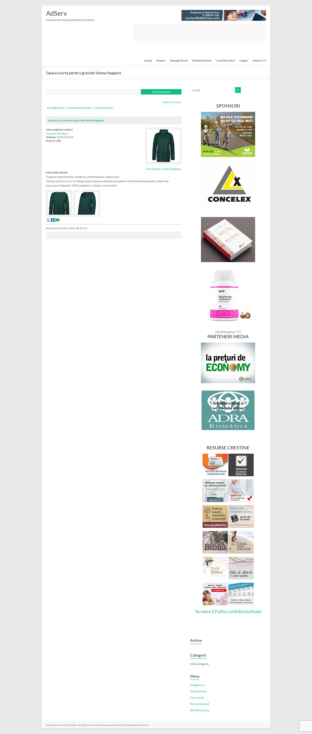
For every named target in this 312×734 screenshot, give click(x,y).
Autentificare (198, 691)
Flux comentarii (199, 703)
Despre (160, 60)
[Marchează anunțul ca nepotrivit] (57, 220)
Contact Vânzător (57, 133)
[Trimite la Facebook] (53, 220)
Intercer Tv (259, 60)
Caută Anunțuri (225, 60)
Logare (244, 60)
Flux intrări (197, 697)
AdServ (56, 13)
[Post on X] (48, 220)
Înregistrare (197, 685)
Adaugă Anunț (179, 60)
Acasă (148, 60)
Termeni (203, 611)
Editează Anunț (201, 60)
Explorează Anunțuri (79, 107)
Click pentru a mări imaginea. (163, 168)
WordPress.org (199, 710)
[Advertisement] (199, 32)
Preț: (49, 140)
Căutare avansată (171, 102)
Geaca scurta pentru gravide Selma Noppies (76, 120)
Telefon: (51, 137)
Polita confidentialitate (238, 611)
